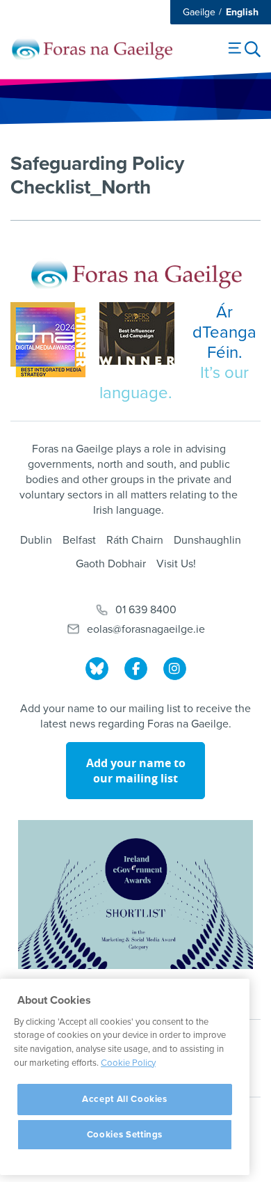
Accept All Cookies (124, 1099)
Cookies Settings (125, 1134)
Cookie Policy (128, 1063)
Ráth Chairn (134, 540)
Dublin (36, 540)
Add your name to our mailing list (136, 770)
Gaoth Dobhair (111, 564)
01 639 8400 (145, 610)
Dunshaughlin (207, 540)
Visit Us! (176, 564)
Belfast (79, 540)
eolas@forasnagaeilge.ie (146, 629)
